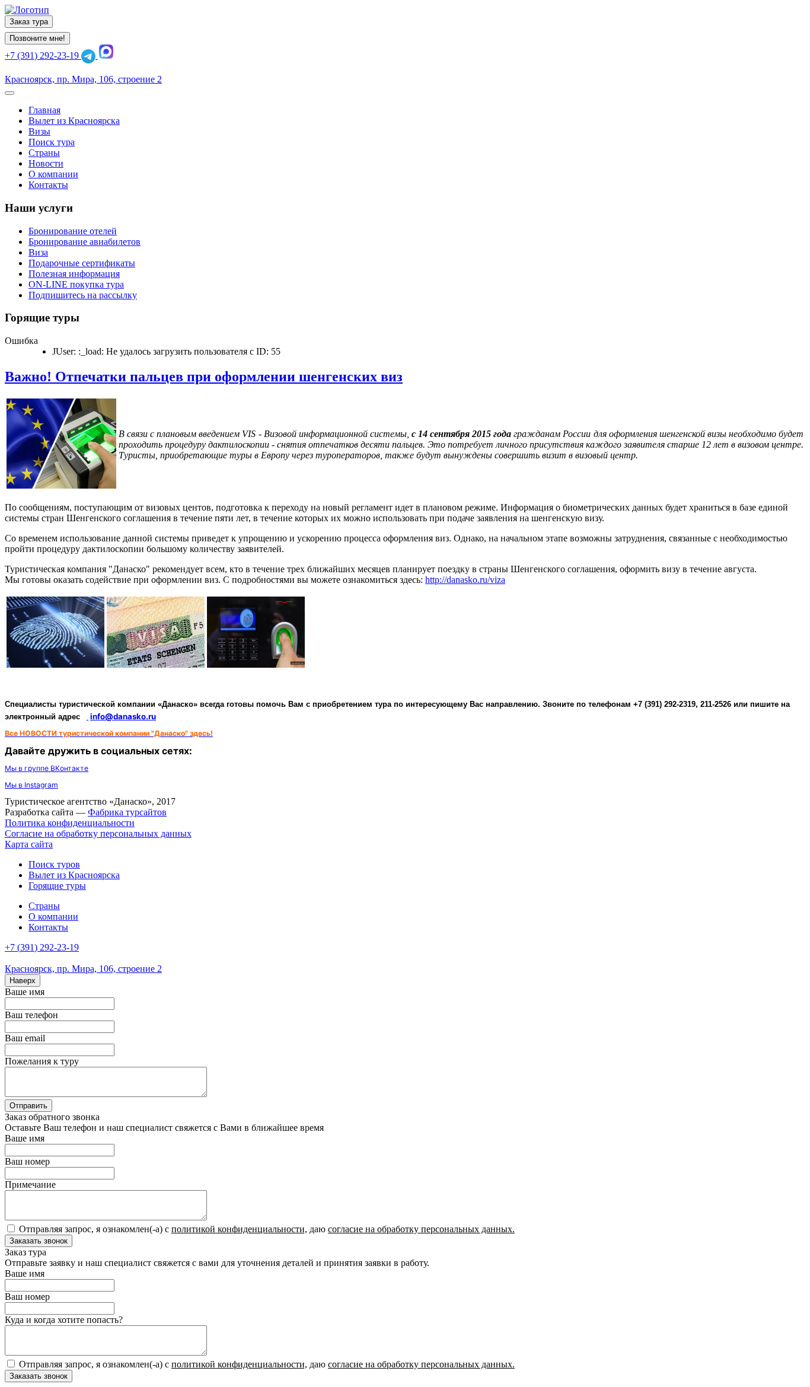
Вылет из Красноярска (74, 875)
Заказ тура (28, 21)
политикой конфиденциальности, (239, 1229)
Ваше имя (24, 992)
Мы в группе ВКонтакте (46, 768)
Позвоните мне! (37, 38)
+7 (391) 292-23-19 (43, 55)
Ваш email (25, 1038)
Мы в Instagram (31, 784)
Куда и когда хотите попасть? (64, 1320)
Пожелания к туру (42, 1061)
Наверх (22, 980)
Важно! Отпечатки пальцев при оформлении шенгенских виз (204, 376)
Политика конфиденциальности (70, 823)
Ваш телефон (31, 1015)
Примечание (30, 1184)
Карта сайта (29, 844)
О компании (53, 916)
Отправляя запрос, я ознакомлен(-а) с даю (267, 1229)
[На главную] (27, 10)
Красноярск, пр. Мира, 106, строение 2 (83, 79)
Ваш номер (27, 1161)
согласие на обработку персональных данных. (421, 1229)
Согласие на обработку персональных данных (98, 833)
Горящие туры (57, 886)
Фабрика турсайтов (127, 812)
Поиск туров (54, 864)
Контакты (48, 927)
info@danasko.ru (123, 716)
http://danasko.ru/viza (465, 580)
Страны (44, 906)
